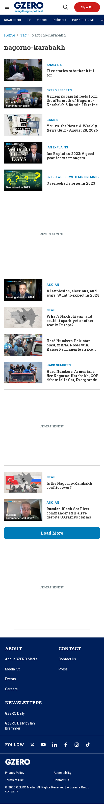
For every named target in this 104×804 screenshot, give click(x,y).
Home (9, 35)
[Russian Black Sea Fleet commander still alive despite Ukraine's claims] (23, 509)
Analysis (54, 65)
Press (63, 669)
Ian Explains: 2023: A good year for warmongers (70, 155)
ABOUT (13, 649)
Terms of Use (14, 780)
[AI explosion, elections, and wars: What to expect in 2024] (23, 289)
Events (10, 679)
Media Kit (12, 669)
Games (52, 120)
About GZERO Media (21, 659)
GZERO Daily (15, 713)
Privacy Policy (14, 773)
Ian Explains (57, 147)
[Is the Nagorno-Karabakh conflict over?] (23, 482)
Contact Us (67, 659)
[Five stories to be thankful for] (23, 69)
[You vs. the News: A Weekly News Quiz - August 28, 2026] (23, 124)
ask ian (52, 285)
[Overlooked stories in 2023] (23, 179)
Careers (11, 689)
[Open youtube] (43, 744)
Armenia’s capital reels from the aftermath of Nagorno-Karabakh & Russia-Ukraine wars (72, 102)
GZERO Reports (59, 90)
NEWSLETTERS (23, 703)
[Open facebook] (65, 744)
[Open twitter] (32, 744)
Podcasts (59, 20)
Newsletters (12, 20)
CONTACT (70, 649)
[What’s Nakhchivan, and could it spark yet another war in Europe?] (23, 317)
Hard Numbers (58, 365)
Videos (42, 20)
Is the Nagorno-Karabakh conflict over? (69, 485)
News (50, 310)
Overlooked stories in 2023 (70, 183)
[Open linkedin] (54, 744)
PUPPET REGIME (83, 20)
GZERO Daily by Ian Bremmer (20, 725)
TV (29, 20)
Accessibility (62, 773)
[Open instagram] (76, 744)
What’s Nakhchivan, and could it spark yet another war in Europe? (69, 320)
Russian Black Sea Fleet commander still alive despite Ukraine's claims (68, 513)
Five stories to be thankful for (70, 72)
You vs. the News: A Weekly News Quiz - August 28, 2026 (72, 128)
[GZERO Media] (38, 7)
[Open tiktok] (87, 744)
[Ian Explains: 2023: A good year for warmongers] (23, 152)
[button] (87, 7)
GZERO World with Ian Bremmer (72, 177)
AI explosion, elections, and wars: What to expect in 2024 (72, 293)
